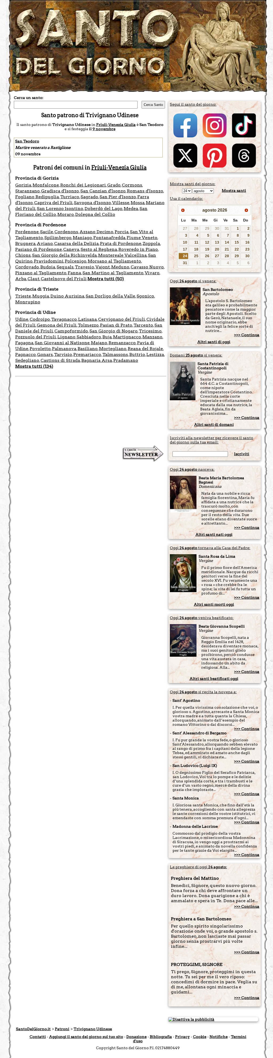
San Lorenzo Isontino (60, 208)
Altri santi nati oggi (213, 534)
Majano (99, 342)
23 (247, 249)
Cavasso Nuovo (147, 267)
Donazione (136, 1037)
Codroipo (40, 319)
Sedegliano (27, 360)
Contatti (38, 1037)
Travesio (84, 267)
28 (196, 228)
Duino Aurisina (67, 296)
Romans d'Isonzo (145, 190)
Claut (33, 278)
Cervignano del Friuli (121, 319)
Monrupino (27, 301)
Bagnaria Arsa (96, 360)
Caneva (71, 249)
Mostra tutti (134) (34, 366)
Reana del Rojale (145, 348)
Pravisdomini (48, 261)
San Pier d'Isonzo (117, 196)
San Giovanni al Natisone (62, 342)
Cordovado (27, 267)
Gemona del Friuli (57, 325)
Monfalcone (46, 185)
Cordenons (66, 231)
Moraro (65, 214)
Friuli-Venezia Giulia (116, 124)
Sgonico (145, 296)
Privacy (182, 1037)
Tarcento (143, 325)
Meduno (120, 267)
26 (207, 256)
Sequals (65, 267)
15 (237, 242)
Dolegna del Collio (95, 214)
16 (247, 242)
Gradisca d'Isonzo (60, 190)
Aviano (45, 243)
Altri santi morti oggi (214, 604)
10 (185, 242)
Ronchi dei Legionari (83, 185)
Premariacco (87, 354)
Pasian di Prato (116, 325)
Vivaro (152, 272)
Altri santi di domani (214, 424)
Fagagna (24, 342)
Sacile (46, 231)
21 (227, 249)
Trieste (23, 296)
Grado (114, 185)
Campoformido (71, 331)
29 (207, 228)
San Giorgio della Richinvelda (64, 255)
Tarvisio (63, 354)
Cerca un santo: (28, 98)
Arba (20, 278)
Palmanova (64, 348)
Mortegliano (112, 348)
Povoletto (40, 348)
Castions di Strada (60, 360)
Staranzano (27, 190)
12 (207, 242)
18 (196, 249)
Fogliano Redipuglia (37, 196)
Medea (131, 208)
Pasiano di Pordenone (38, 249)
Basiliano (88, 348)
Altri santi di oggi (213, 342)
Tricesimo (150, 331)
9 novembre (104, 129)
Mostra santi (234, 190)
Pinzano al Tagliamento (40, 272)
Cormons (132, 185)
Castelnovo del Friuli (64, 278)
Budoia (47, 267)
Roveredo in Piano (138, 249)
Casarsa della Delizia (76, 243)
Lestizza (155, 354)
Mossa (137, 202)
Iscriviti (241, 454)
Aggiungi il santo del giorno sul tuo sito (86, 1037)
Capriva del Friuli (53, 202)
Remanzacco (122, 342)
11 (196, 242)
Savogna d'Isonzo (92, 202)
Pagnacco (25, 354)
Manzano (152, 336)
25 (196, 256)
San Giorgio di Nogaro (113, 331)
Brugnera (25, 243)
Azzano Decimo (96, 231)
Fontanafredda (109, 237)
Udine (21, 319)
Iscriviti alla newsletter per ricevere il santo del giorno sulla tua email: (211, 440)
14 (227, 242)
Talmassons (115, 354)
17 (185, 249)
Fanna (74, 272)
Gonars (45, 354)
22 (237, 249)
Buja (107, 336)
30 (217, 228)
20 (217, 249)
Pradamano (125, 360)
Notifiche (219, 1037)
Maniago (82, 237)
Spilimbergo (57, 237)
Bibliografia (161, 1037)
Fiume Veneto (142, 237)
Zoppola (151, 243)
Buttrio (137, 354)
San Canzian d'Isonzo (103, 190)
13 (217, 242)
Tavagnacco (64, 319)
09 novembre (28, 154)
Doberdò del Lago (103, 208)
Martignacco (127, 336)
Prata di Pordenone (120, 243)
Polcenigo (75, 261)
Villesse (120, 202)
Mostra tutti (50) (105, 278)
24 (185, 256)
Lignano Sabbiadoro (79, 336)
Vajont (102, 267)
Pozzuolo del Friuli (35, 336)
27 (185, 228)
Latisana (87, 319)
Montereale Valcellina (122, 255)
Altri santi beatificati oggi (214, 678)
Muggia (40, 296)
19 (207, 249)
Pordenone (27, 231)
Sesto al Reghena (99, 249)
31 (227, 228)
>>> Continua (246, 335)
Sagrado (89, 196)
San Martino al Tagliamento (112, 272)
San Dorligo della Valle (110, 296)
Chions (23, 255)
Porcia (122, 231)
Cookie (199, 1037)
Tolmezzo (88, 325)
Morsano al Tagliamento (114, 261)
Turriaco (69, 196)
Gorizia (23, 185)
